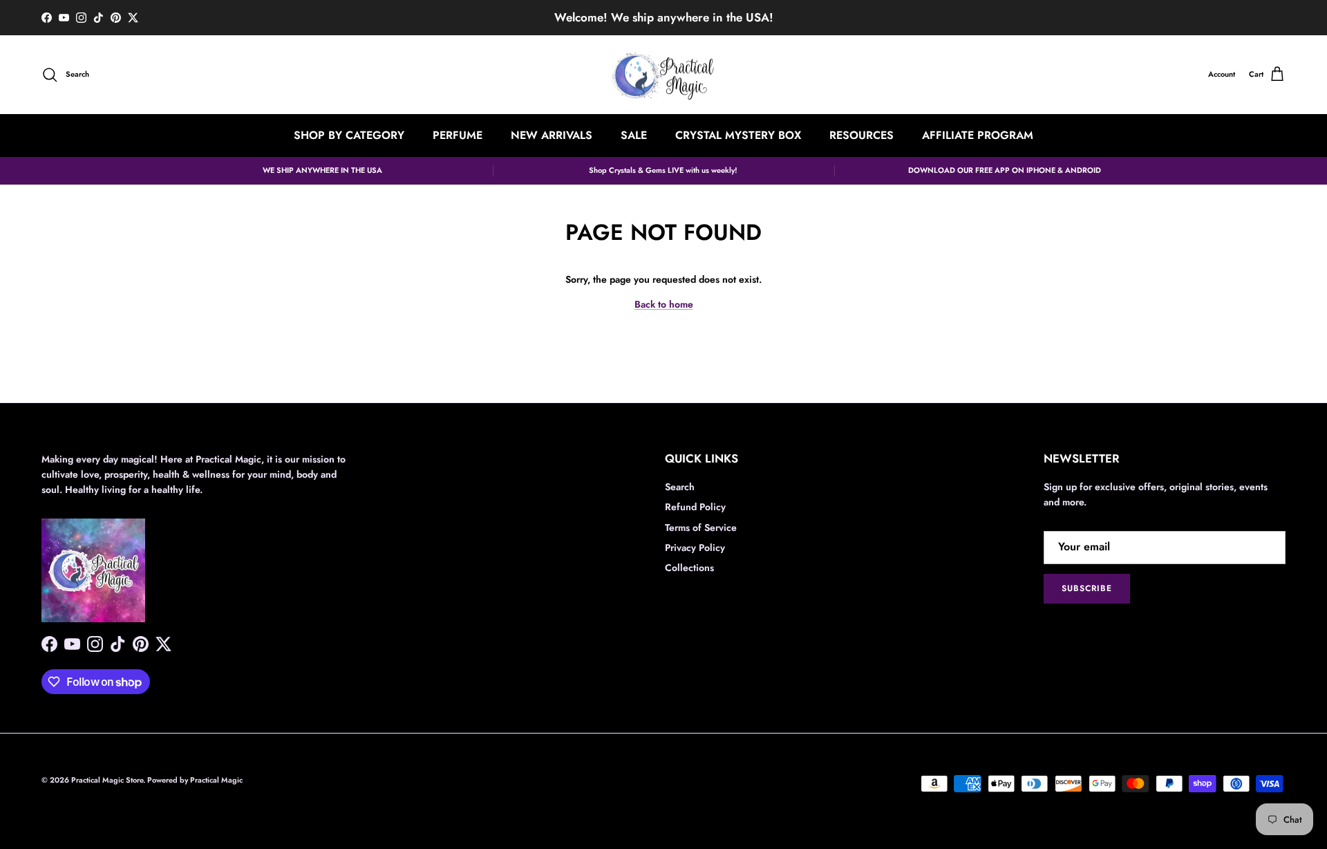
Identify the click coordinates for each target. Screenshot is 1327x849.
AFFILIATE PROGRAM (977, 135)
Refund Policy (695, 507)
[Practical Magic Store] (663, 75)
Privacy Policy (695, 547)
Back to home (663, 304)
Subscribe (1087, 588)
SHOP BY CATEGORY (349, 135)
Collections (689, 568)
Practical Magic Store (107, 779)
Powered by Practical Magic (195, 779)
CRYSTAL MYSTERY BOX (738, 135)
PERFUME (457, 135)
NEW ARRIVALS (551, 135)
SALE (634, 135)
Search (680, 487)
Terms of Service (701, 527)
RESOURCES (861, 135)
